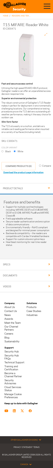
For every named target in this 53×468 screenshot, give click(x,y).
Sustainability (11, 341)
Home (5, 15)
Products (31, 307)
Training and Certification (11, 368)
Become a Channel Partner (13, 375)
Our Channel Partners (11, 328)
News (7, 315)
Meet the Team (12, 322)
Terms (36, 447)
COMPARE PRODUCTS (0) (18, 166)
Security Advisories (10, 382)
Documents (10, 275)
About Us (9, 307)
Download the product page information (23, 172)
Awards (8, 318)
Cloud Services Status (12, 389)
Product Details (13, 188)
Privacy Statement (23, 447)
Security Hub (11, 351)
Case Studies (33, 311)
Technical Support (14, 362)
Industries (31, 315)
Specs (6, 264)
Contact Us (10, 311)
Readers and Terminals (24, 15)
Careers (8, 333)
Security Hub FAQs (11, 357)
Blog (6, 337)
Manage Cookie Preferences (13, 396)
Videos (7, 286)
